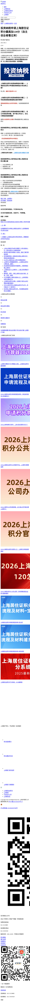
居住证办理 (4, 300)
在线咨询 (3, 945)
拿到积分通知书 (5, 318)
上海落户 (6, 14)
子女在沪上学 (8, 12)
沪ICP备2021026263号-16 (16, 801)
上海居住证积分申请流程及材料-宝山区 (12, 622)
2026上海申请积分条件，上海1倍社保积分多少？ (14, 424)
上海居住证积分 (8, 10)
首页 (5, 7)
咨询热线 (3, 990)
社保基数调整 (4, 330)
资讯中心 (3, 3)
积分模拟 (3, 937)
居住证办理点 (12, 330)
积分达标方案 (20, 330)
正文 (15, 23)
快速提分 (3, 941)
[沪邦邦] (3, 1)
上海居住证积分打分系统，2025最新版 (11, 682)
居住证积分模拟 (5, 306)
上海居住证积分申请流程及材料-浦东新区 (12, 651)
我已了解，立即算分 (6, 198)
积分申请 (3, 312)
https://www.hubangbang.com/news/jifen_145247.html (15, 221)
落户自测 (3, 939)
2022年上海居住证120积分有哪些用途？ (15, 260)
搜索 (2, 21)
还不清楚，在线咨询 (6, 200)
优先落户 (3, 943)
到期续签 (3, 324)
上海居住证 (7, 8)
